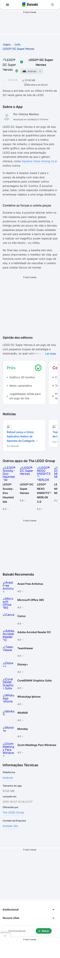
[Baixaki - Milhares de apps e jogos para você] (30, 4)
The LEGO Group (13, 812)
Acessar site (10, 826)
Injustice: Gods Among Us (38, 161)
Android (8, 777)
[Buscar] (52, 4)
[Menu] (7, 4)
